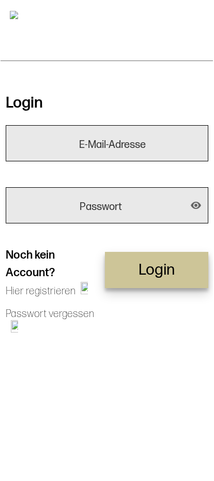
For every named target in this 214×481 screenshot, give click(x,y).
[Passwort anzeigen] (196, 205)
